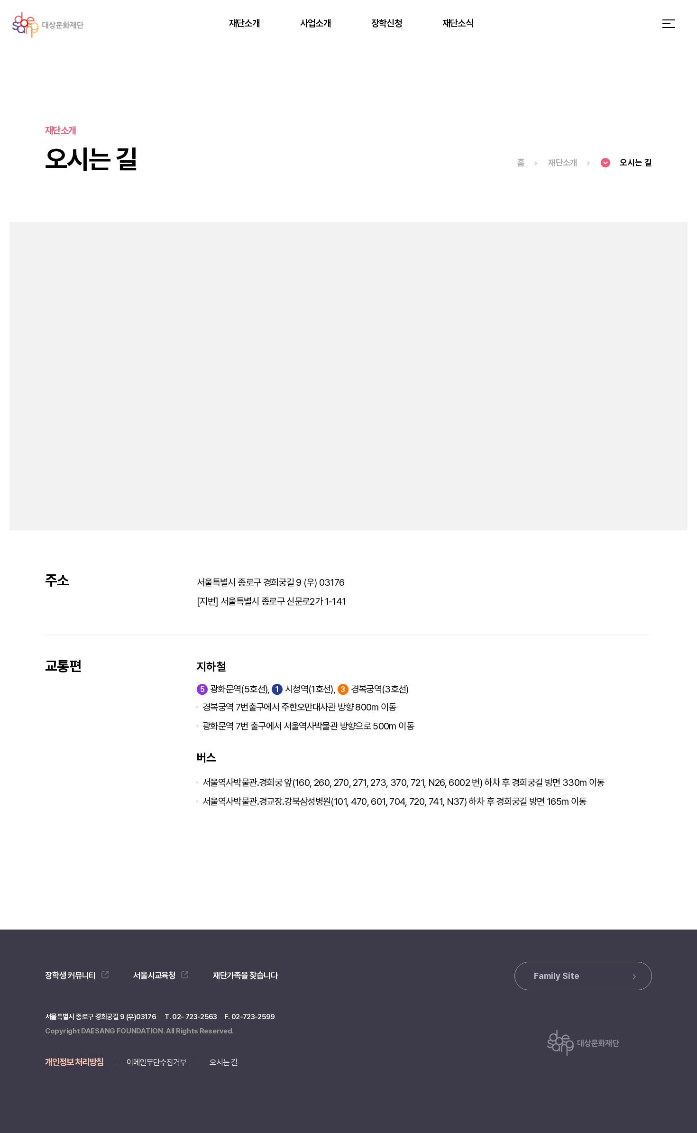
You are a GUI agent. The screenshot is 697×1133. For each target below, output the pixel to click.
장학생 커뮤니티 (70, 975)
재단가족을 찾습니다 (245, 975)
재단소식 (457, 23)
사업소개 (315, 23)
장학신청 (386, 23)
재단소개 (244, 23)
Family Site (556, 976)
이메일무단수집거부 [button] (156, 1062)
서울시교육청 (154, 975)
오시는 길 (224, 1062)
